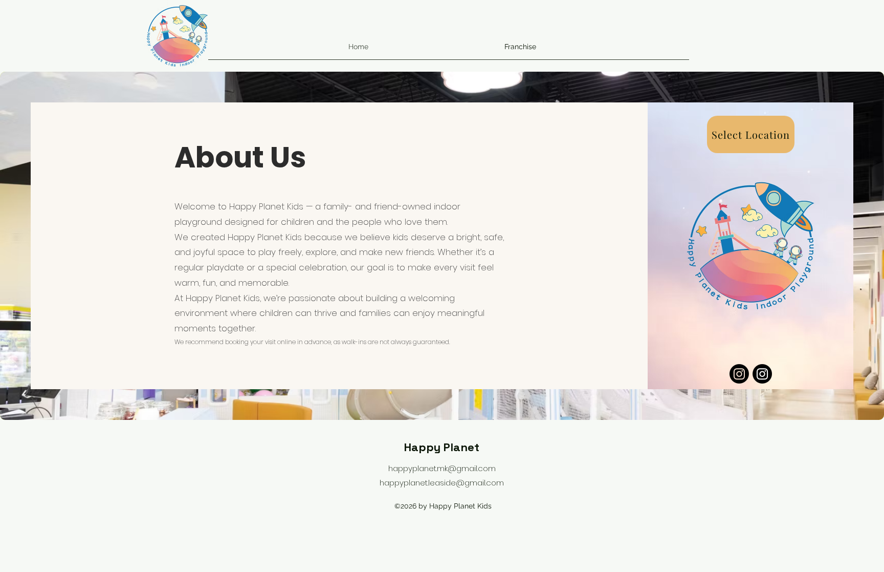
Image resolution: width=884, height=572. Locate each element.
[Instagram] (739, 374)
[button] (750, 134)
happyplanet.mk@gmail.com (442, 468)
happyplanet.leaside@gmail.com (442, 482)
